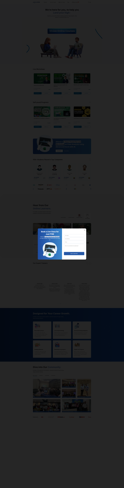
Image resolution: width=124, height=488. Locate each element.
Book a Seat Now (74, 253)
